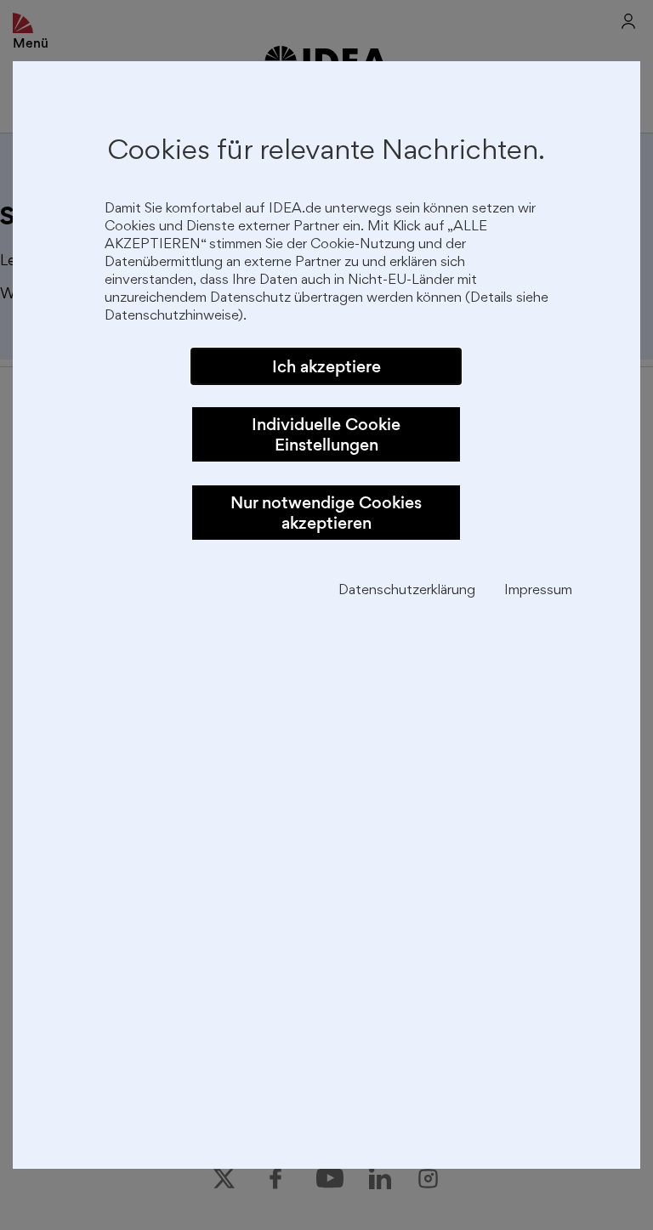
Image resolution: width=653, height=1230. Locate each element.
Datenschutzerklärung (406, 591)
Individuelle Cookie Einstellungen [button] (326, 434)
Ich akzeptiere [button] (326, 366)
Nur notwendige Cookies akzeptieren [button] (326, 512)
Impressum (538, 591)
